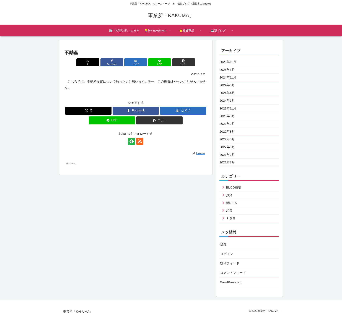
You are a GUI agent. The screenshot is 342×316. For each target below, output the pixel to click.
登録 (223, 244)
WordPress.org (231, 282)
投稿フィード (229, 263)
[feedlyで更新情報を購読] (131, 141)
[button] (183, 62)
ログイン (226, 254)
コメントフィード (233, 273)
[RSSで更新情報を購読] (139, 141)
